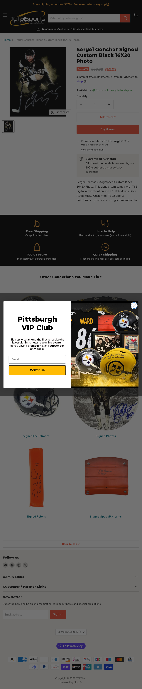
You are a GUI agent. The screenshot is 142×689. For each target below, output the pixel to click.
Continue (37, 370)
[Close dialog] (134, 305)
